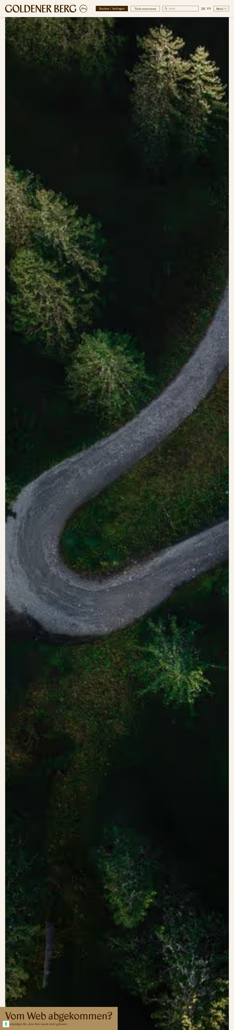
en (209, 8)
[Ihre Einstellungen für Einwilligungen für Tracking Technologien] (6, 1024)
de (203, 8)
